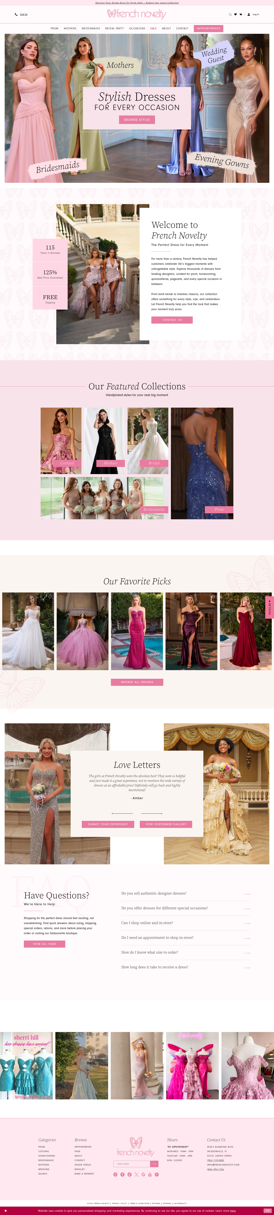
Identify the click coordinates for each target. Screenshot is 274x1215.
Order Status (83, 1165)
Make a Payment (84, 1174)
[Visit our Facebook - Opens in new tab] (122, 1174)
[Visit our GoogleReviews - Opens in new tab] (143, 1174)
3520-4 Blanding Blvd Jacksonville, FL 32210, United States (220, 1151)
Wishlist (80, 1169)
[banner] (137, 14)
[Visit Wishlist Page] (235, 14)
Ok (268, 1210)
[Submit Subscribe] (154, 1164)
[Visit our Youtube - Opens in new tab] (150, 1174)
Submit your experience (108, 824)
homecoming (46, 1156)
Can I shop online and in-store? (147, 922)
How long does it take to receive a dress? (154, 967)
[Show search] (230, 14)
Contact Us (172, 320)
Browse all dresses (137, 682)
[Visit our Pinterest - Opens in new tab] (157, 1174)
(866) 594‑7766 (215, 1169)
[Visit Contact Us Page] (102, 274)
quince (42, 1174)
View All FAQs (44, 944)
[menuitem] (21, 14)
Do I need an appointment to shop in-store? (157, 937)
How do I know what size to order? (149, 952)
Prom (41, 1147)
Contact (80, 1160)
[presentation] (28, 631)
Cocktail (43, 1151)
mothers (43, 1165)
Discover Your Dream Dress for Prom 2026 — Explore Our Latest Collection (137, 2)
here (233, 1210)
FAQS (77, 1151)
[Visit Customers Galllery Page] (216, 793)
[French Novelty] (136, 1147)
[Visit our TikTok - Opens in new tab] (129, 1174)
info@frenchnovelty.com (223, 1165)
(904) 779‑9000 (215, 1160)
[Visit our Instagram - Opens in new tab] (115, 1174)
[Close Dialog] (5, 1211)
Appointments (83, 1147)
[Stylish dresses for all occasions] (137, 108)
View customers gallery (166, 824)
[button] (240, 14)
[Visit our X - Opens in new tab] (136, 1174)
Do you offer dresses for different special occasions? (164, 908)
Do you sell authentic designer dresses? (154, 893)
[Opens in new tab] (26, 1065)
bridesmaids (46, 1160)
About (78, 1156)
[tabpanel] (137, 108)
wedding (43, 1169)
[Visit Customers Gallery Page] (57, 793)
